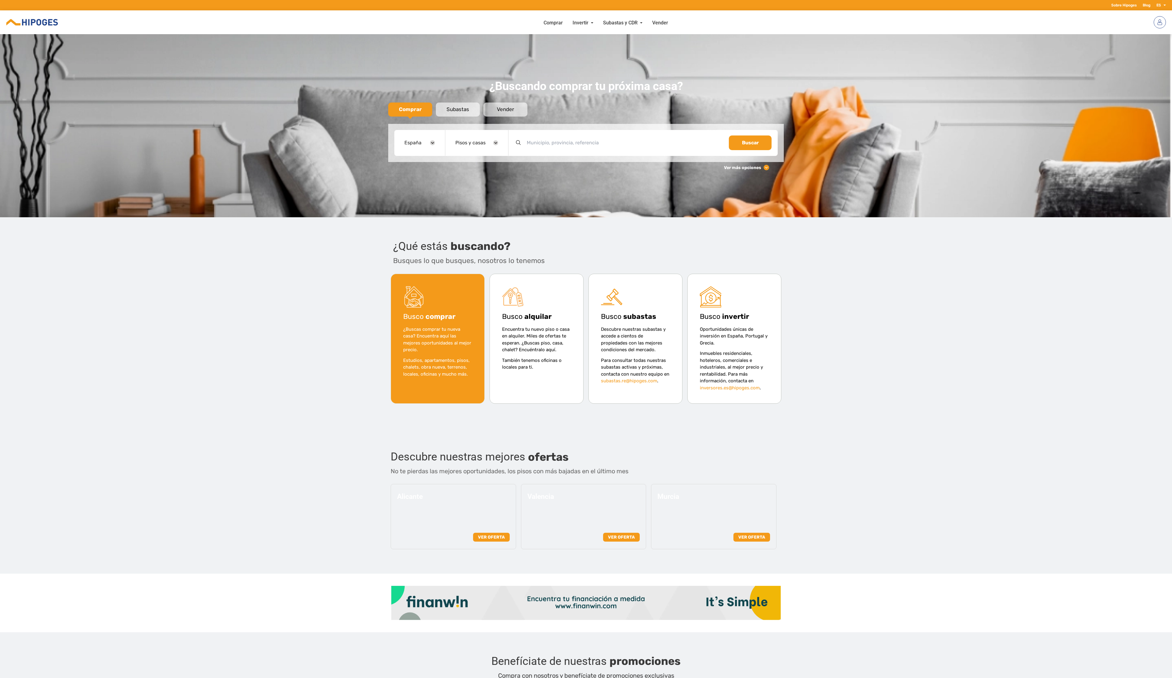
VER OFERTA (491, 537)
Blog (1146, 5)
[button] (1163, 5)
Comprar (410, 109)
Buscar (750, 143)
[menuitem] (553, 22)
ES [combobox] (1158, 5)
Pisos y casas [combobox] (470, 143)
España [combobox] (412, 143)
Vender (505, 109)
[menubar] (606, 22)
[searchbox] (624, 143)
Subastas (458, 109)
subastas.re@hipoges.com (629, 381)
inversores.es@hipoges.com (730, 388)
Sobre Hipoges (1124, 5)
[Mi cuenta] (1160, 22)
